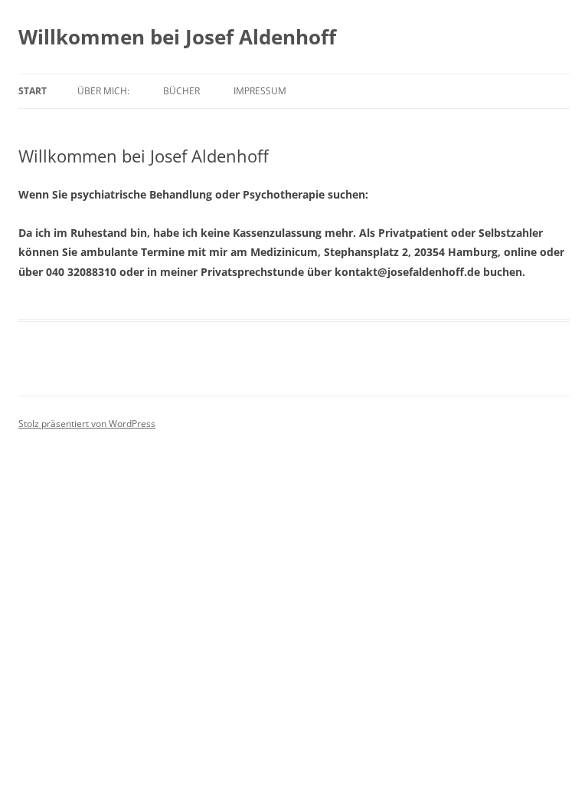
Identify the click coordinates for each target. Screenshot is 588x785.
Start (32, 90)
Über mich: (103, 90)
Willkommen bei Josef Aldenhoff (177, 37)
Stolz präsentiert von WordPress (86, 423)
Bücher (181, 90)
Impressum (260, 90)
